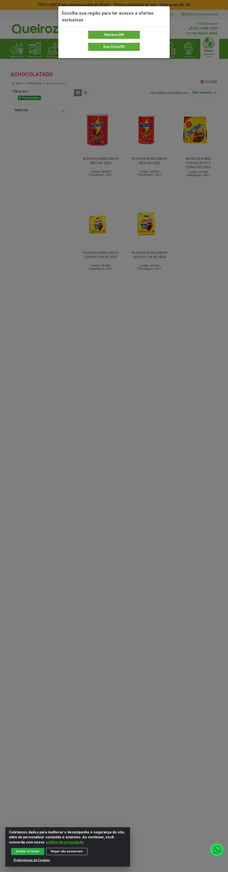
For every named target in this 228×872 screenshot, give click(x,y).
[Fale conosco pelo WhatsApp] (217, 849)
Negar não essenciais (67, 851)
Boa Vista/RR (114, 47)
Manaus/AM (114, 35)
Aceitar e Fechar (28, 851)
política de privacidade (65, 842)
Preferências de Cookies (32, 860)
